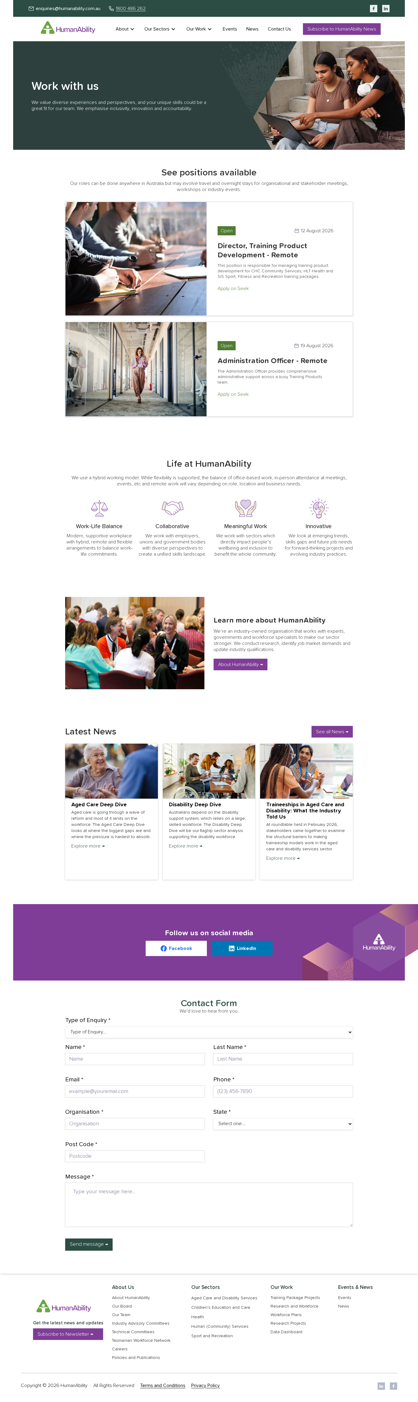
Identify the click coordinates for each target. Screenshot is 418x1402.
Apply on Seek (233, 288)
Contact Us (279, 29)
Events (230, 29)
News (252, 29)
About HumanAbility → (240, 664)
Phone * (223, 1079)
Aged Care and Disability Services (224, 1298)
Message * (79, 1177)
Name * (75, 1047)
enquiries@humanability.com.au (68, 8)
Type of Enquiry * (87, 1020)
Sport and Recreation (212, 1336)
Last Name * (229, 1047)
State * (222, 1112)
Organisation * (84, 1112)
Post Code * (81, 1144)
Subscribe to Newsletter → (65, 1334)
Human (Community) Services (219, 1326)
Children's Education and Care (220, 1307)
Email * (74, 1079)
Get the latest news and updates (68, 1323)
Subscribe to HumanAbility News (342, 29)
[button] (128, 29)
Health (197, 1317)
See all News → (332, 731)
